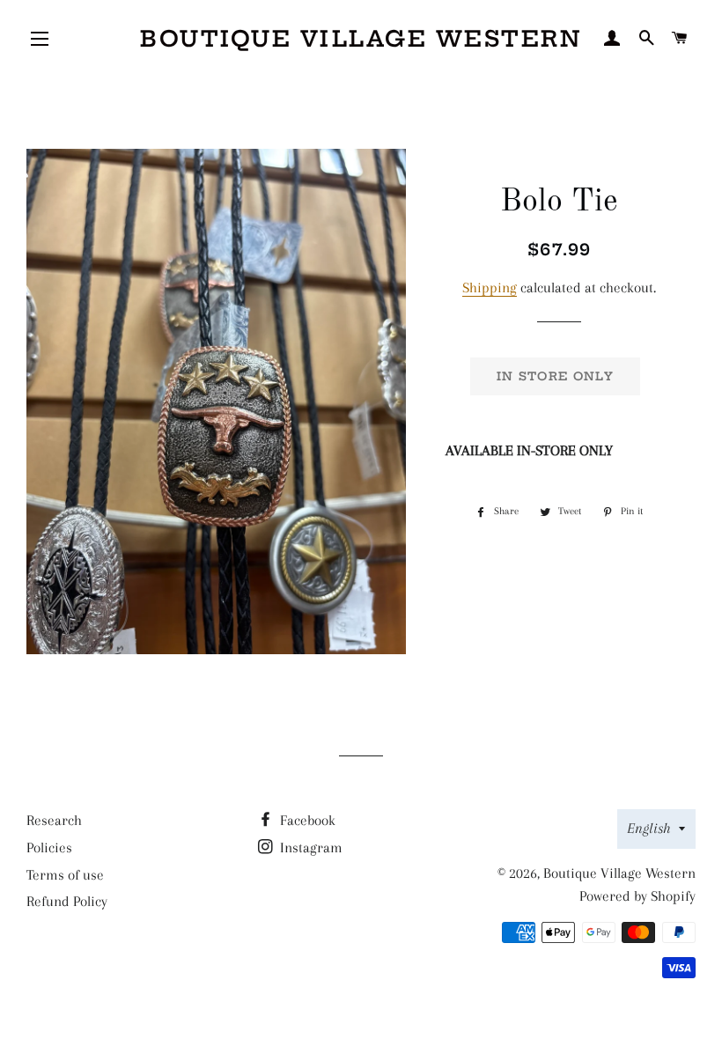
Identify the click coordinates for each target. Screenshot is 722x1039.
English (648, 828)
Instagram (309, 847)
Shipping (489, 287)
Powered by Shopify (637, 896)
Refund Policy (66, 901)
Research (54, 820)
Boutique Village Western (360, 39)
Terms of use (65, 874)
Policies (49, 847)
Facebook (305, 820)
